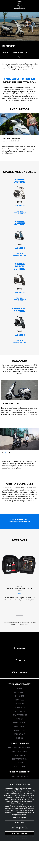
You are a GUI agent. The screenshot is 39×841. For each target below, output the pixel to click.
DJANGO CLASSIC (19, 723)
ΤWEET (19, 719)
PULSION (19, 704)
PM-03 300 (19, 700)
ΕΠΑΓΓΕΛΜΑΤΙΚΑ (19, 759)
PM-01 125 (19, 696)
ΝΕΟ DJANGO (19, 726)
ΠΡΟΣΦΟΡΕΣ (19, 755)
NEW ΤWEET (19, 711)
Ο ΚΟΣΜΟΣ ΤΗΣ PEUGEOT (19, 748)
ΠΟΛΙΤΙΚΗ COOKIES (19, 776)
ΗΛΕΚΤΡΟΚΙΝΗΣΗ (19, 751)
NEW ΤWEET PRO (19, 715)
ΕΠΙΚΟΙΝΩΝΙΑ (21, 672)
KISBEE (19, 738)
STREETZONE (20, 730)
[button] (6, 609)
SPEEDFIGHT (19, 734)
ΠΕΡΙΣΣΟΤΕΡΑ (19, 817)
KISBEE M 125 (19, 707)
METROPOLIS (19, 692)
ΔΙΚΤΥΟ (22, 660)
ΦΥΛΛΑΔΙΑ (21, 648)
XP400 (19, 688)
